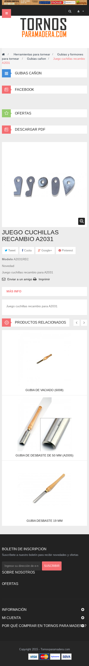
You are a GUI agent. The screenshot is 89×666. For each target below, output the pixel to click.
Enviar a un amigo (19, 279)
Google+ (46, 250)
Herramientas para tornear (32, 54)
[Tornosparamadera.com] (44, 27)
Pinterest (67, 250)
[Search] (69, 11)
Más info (13, 291)
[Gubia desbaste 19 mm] (44, 489)
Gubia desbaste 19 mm (45, 520)
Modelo (7, 259)
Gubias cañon (36, 58)
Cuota (27, 250)
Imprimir (44, 279)
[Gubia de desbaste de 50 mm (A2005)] (44, 424)
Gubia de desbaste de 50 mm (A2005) (44, 455)
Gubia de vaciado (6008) (44, 390)
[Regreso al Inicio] (3, 54)
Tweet (11, 250)
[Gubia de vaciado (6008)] (44, 358)
